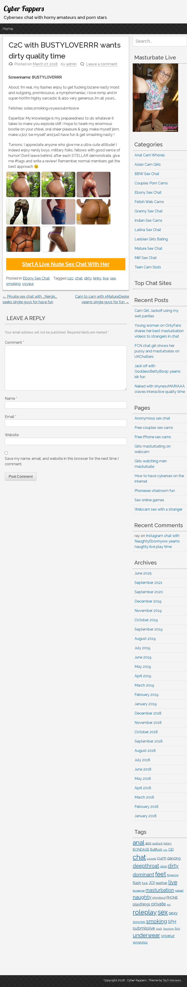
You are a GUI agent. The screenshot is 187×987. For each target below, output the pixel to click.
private (158, 904)
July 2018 (142, 760)
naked (179, 890)
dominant (143, 874)
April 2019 (143, 676)
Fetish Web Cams (149, 202)
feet (160, 874)
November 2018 (148, 722)
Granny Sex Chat (149, 211)
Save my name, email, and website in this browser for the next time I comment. (62, 461)
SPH (172, 921)
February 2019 (146, 694)
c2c (70, 278)
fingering (173, 875)
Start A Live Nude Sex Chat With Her (65, 264)
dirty (87, 278)
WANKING (140, 942)
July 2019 (142, 648)
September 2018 (149, 741)
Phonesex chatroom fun (155, 490)
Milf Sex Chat (146, 258)
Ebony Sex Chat (36, 278)
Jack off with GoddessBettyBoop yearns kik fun (158, 371)
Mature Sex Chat (148, 248)
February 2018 (146, 806)
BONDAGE (141, 849)
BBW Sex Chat (147, 174)
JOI (152, 882)
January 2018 (146, 816)
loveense (139, 890)
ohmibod (159, 897)
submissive (144, 928)
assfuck (157, 843)
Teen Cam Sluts (148, 267)
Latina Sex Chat (148, 230)
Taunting (168, 928)
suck (159, 928)
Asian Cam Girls (148, 164)
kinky (97, 278)
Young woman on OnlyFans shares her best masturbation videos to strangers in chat (159, 330)
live (106, 278)
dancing (174, 858)
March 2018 (144, 797)
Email (10, 417)
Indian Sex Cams (148, 220)
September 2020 (149, 592)
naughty (142, 897)
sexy (173, 913)
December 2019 (148, 601)
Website (12, 435)
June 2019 (143, 657)
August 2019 (145, 638)
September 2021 (148, 582)
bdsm (167, 843)
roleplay (145, 912)
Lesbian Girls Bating (151, 239)
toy (177, 928)
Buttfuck (156, 849)
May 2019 (143, 666)
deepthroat (146, 866)
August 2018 (145, 750)
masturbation (159, 890)
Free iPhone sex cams (153, 437)
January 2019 (146, 704)
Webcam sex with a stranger (158, 509)
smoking (13, 284)
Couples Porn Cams (151, 183)
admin (71, 64)
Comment (14, 342)
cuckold (151, 858)
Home (8, 29)
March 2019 (144, 685)
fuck (145, 883)
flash (137, 882)
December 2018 (148, 713)
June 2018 (143, 769)
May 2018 (143, 778)
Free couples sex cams (154, 427)
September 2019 (149, 629)
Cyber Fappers (24, 8)
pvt (169, 904)
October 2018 (146, 732)
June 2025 (143, 573)
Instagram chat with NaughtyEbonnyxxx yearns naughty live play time (157, 541)
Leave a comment (101, 64)
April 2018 (143, 788)
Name (11, 398)
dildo (163, 866)
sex (113, 278)
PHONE (172, 897)
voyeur (28, 284)
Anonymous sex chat (152, 418)
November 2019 (148, 610)
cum (161, 857)
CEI (171, 849)
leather (161, 883)
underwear (146, 935)
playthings (141, 904)
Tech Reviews (172, 980)
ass (148, 843)
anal (138, 842)
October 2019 (146, 620)
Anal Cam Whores (150, 155)
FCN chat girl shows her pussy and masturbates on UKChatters (157, 351)
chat (79, 278)
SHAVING (139, 922)
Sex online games (149, 500)
